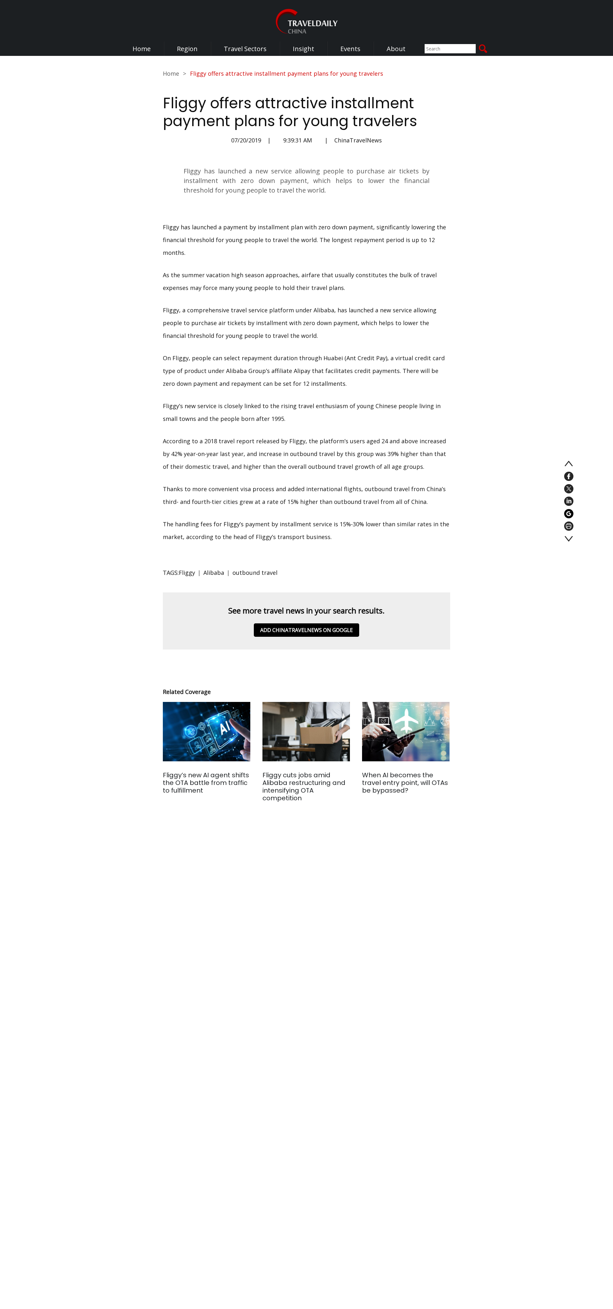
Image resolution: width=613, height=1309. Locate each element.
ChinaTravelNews (358, 140)
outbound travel (254, 572)
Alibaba (213, 572)
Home (141, 48)
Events (350, 48)
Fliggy (187, 572)
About (396, 48)
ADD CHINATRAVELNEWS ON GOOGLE (306, 630)
